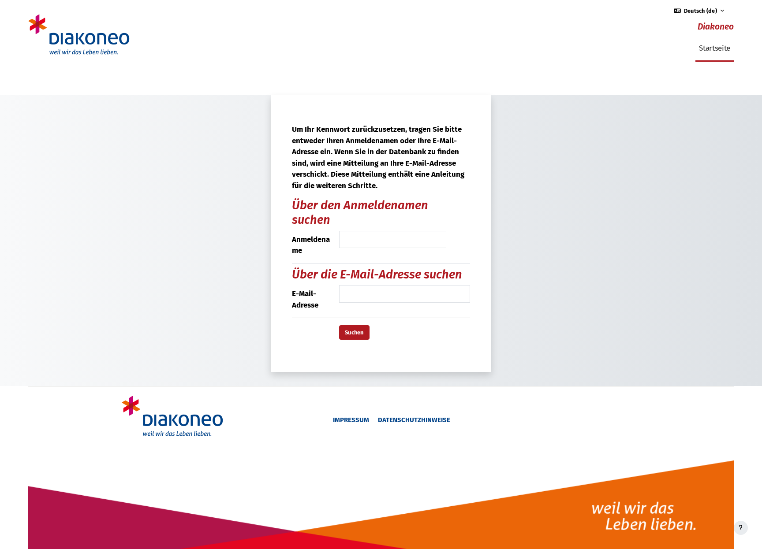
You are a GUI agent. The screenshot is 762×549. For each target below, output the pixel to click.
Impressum (351, 420)
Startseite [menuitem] (714, 48)
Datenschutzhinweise (414, 420)
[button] (699, 11)
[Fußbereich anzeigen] (741, 528)
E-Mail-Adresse (305, 299)
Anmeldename (311, 245)
